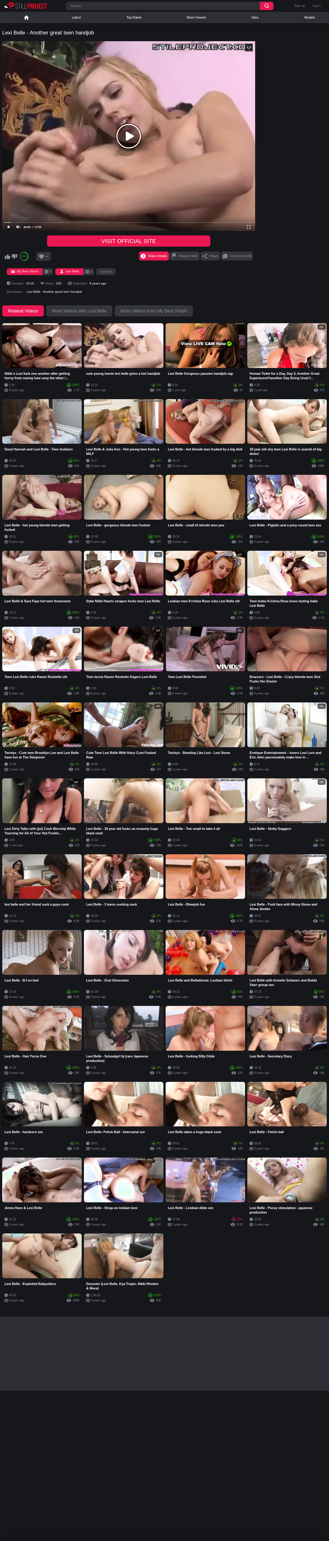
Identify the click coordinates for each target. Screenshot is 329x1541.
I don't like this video (14, 256)
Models (309, 17)
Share (213, 256)
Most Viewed (196, 17)
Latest (76, 17)
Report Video (188, 256)
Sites (255, 17)
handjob (106, 271)
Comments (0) (240, 256)
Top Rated (133, 17)
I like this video (7, 256)
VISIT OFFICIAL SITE (128, 241)
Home (26, 17)
